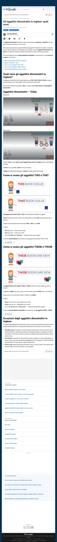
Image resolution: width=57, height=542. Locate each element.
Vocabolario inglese (26, 18)
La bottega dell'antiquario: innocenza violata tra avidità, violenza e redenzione (24, 494)
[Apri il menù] (4, 9)
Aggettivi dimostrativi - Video (11, 62)
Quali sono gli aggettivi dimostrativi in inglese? (15, 60)
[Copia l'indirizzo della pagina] (19, 38)
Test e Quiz (7, 424)
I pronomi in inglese (10, 429)
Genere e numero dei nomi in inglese (14, 412)
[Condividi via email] (14, 38)
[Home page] (11, 9)
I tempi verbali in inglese (11, 443)
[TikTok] (24, 527)
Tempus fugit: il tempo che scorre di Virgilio (15, 489)
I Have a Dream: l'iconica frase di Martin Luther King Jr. (18, 480)
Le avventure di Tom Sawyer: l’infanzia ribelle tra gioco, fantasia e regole (23, 485)
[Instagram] (28, 527)
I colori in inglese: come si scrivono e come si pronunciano (19, 394)
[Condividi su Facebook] (4, 38)
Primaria (11, 18)
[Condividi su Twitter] (9, 38)
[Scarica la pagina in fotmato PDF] (24, 38)
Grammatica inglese (17, 18)
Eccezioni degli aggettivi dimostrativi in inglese (15, 69)
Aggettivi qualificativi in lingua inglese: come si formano (19, 408)
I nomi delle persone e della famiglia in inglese (16, 403)
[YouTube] (32, 527)
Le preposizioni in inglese (11, 438)
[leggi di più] (52, 34)
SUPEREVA (28, 537)
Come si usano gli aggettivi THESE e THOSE (14, 67)
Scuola (7, 18)
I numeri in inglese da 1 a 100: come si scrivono (17, 398)
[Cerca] (43, 9)
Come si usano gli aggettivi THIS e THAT (13, 65)
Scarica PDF (9, 242)
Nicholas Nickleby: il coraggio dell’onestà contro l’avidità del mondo (21, 498)
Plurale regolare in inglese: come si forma (15, 389)
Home (4, 18)
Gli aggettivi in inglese (10, 434)
